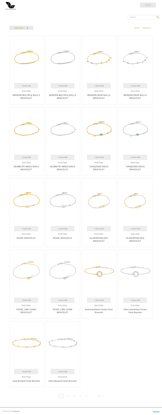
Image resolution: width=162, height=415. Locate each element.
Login (148, 5)
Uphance (16, 411)
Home (156, 411)
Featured (146, 28)
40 (99, 396)
